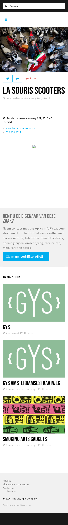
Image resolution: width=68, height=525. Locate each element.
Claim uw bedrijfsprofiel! (25, 256)
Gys (6, 327)
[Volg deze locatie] (8, 78)
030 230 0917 (13, 132)
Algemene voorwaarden (16, 484)
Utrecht (10, 491)
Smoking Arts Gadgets (25, 439)
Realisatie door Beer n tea (17, 505)
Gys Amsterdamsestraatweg (31, 383)
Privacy (7, 480)
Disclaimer (8, 488)
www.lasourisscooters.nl (21, 128)
